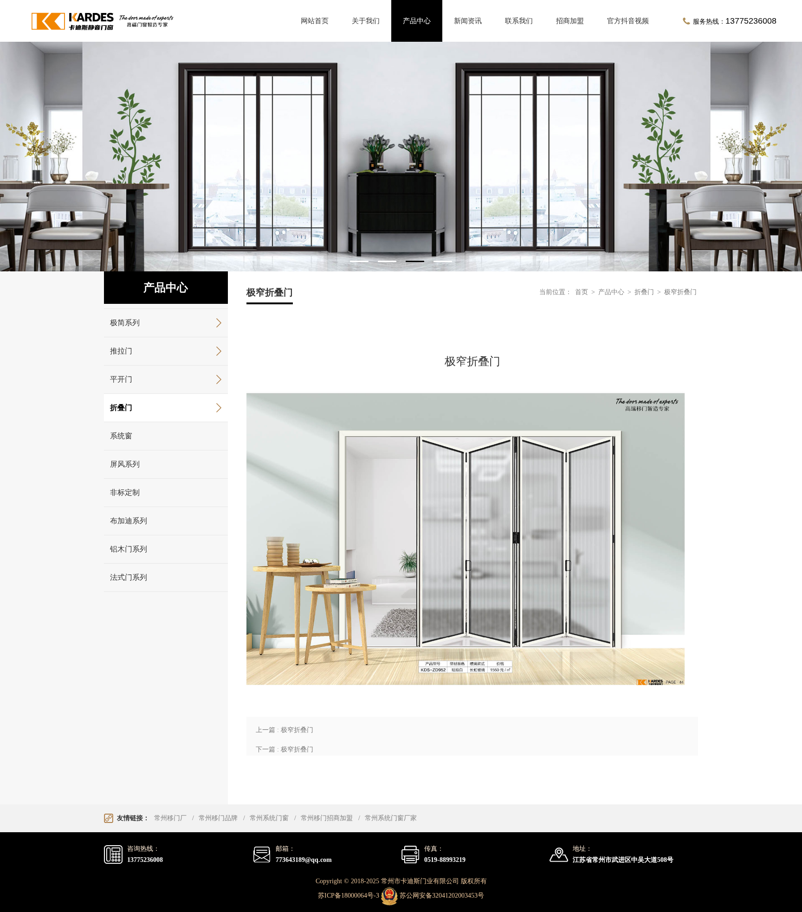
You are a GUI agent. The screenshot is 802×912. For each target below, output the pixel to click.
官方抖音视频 (628, 21)
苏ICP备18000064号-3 (348, 896)
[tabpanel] (401, 156)
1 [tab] (359, 261)
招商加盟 (570, 21)
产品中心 (417, 21)
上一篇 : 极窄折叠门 (284, 729)
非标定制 (125, 492)
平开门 (121, 379)
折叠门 (121, 407)
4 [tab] (442, 261)
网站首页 (315, 21)
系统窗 (121, 436)
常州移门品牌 (218, 818)
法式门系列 (128, 577)
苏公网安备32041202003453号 (442, 896)
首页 (581, 292)
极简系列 (125, 323)
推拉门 (121, 351)
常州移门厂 (170, 818)
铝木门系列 (128, 549)
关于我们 (366, 21)
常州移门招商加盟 (327, 818)
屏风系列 (125, 464)
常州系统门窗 (269, 818)
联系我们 (519, 21)
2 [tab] (387, 261)
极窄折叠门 (680, 292)
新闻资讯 (468, 21)
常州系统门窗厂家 (391, 818)
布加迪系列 (128, 521)
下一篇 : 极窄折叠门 (284, 749)
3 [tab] (415, 261)
